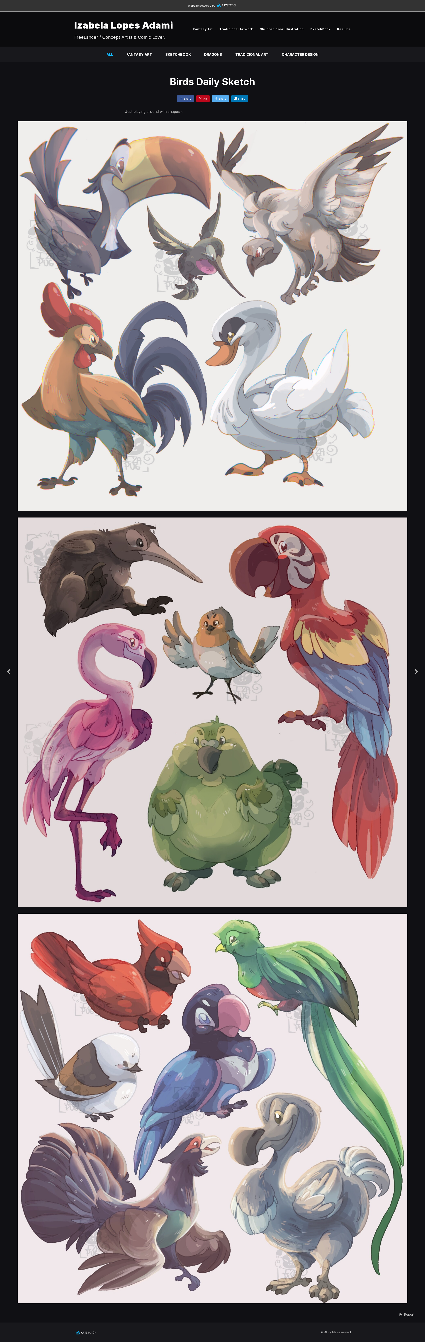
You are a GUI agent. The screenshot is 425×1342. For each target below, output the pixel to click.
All (109, 54)
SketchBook (320, 29)
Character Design (300, 54)
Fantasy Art (203, 29)
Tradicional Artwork (236, 29)
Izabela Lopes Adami (123, 25)
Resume (344, 29)
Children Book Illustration (282, 29)
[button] (406, 1314)
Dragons (213, 54)
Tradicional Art (252, 54)
